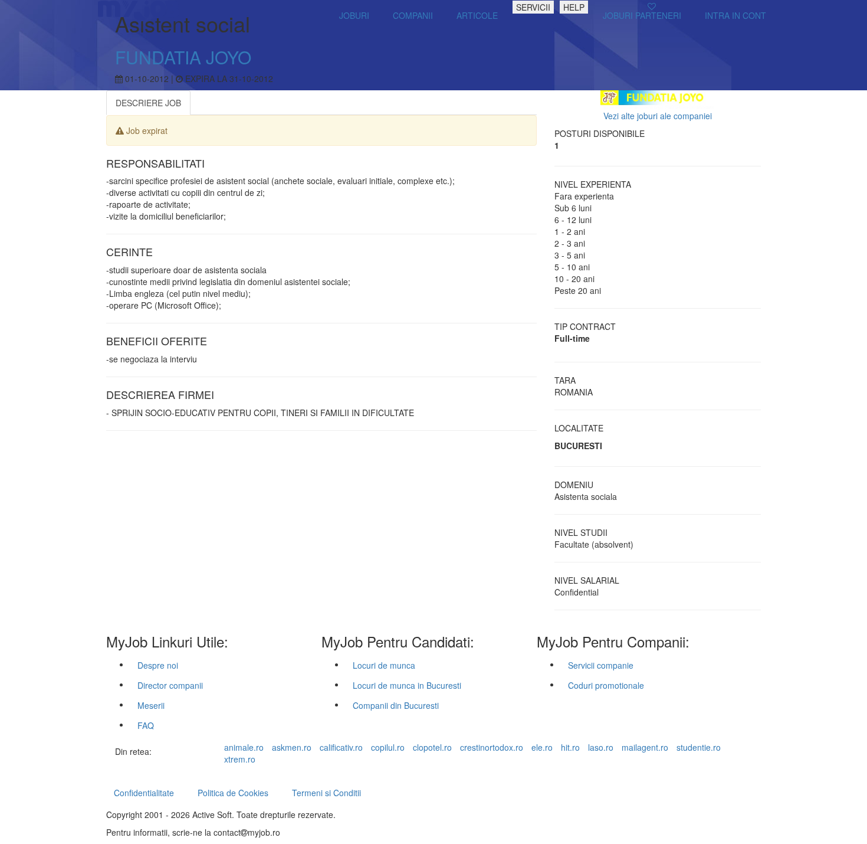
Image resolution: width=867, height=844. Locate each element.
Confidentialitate (144, 793)
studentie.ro (698, 747)
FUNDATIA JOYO (183, 57)
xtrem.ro (239, 759)
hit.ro (570, 747)
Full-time (572, 338)
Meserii (151, 705)
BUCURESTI (578, 446)
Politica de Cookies (233, 793)
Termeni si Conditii (326, 793)
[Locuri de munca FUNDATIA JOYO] (657, 98)
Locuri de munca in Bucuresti (407, 685)
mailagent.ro (645, 747)
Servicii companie (600, 665)
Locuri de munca (384, 665)
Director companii (170, 685)
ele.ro (542, 747)
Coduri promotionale (606, 685)
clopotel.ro (432, 747)
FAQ (145, 725)
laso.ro (600, 747)
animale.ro (244, 747)
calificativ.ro (341, 747)
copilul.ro (388, 747)
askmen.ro (291, 747)
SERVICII (533, 7)
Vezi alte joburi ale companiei (657, 116)
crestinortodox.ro (491, 747)
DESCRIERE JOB (148, 103)
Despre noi (157, 665)
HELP (573, 7)
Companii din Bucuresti (396, 705)
